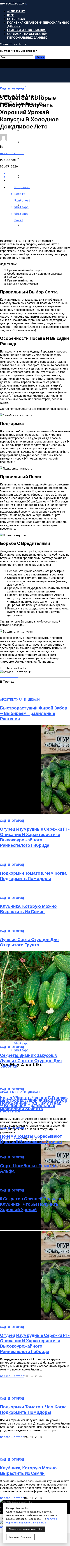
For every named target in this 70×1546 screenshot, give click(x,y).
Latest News (16, 18)
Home (10, 15)
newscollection (12, 153)
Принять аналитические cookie (25, 1529)
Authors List (16, 11)
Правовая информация (26, 30)
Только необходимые (20, 1537)
